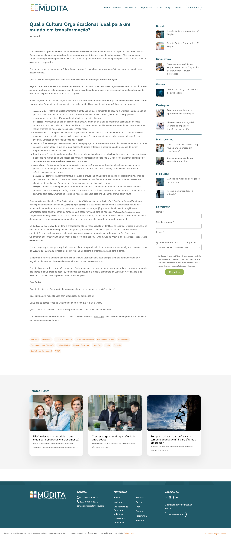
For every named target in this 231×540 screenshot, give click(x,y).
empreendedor (123, 339)
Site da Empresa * (165, 222)
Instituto (118, 502)
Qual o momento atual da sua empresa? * (176, 242)
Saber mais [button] (129, 533)
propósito (117, 345)
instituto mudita (64, 345)
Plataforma (141, 515)
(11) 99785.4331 (89, 497)
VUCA (57, 351)
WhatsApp (99, 316)
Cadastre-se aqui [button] (175, 514)
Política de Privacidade (186, 266)
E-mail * (160, 232)
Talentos (140, 520)
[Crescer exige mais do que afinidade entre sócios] (115, 425)
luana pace (97, 345)
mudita (107, 345)
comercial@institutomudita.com (90, 506)
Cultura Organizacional (106, 339)
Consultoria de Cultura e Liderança (121, 510)
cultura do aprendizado (85, 339)
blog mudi (34, 339)
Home (117, 497)
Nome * (160, 211)
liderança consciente (81, 345)
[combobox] (179, 247)
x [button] (229, 529)
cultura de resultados (63, 339)
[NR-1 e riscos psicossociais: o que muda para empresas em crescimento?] (56, 425)
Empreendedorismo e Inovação (42, 345)
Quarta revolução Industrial (41, 351)
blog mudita (46, 339)
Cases (139, 502)
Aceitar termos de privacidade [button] (213, 534)
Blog (138, 506)
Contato (139, 511)
